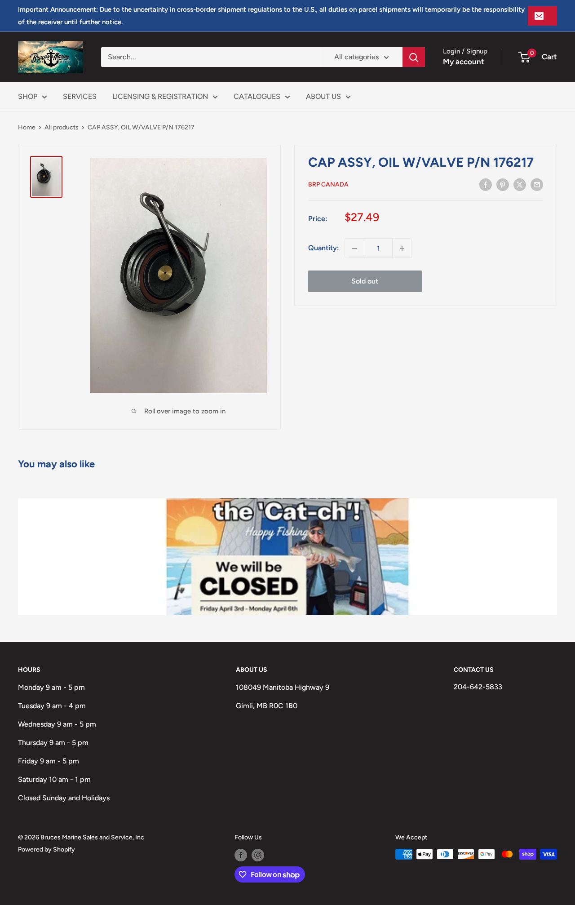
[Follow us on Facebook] (240, 855)
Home (26, 127)
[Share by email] (537, 184)
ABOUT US (323, 96)
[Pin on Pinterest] (502, 184)
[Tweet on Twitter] (519, 184)
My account (463, 61)
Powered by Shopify (46, 849)
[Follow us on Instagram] (258, 855)
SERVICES (80, 96)
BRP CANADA (328, 185)
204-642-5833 (478, 687)
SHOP (27, 96)
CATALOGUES (257, 96)
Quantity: (323, 248)
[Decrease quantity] (354, 248)
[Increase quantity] (402, 248)
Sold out (364, 281)
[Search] (413, 57)
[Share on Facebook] (485, 184)
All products (61, 127)
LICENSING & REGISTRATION (160, 96)
